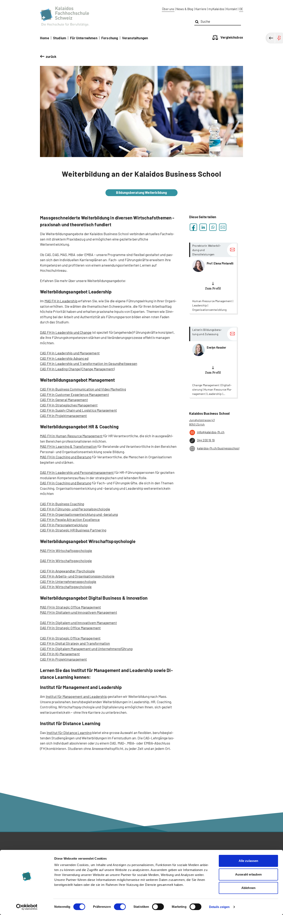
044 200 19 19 (206, 440)
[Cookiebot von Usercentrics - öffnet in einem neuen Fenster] (27, 907)
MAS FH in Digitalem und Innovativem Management (78, 612)
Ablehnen (248, 888)
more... (213, 278)
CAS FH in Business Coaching (62, 504)
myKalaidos (216, 9)
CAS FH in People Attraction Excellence (70, 519)
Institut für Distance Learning (69, 732)
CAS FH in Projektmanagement (63, 415)
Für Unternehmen (83, 38)
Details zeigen (219, 907)
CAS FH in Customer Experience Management (74, 394)
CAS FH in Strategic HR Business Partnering (73, 530)
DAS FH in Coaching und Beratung (65, 483)
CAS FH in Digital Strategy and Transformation (75, 643)
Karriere (200, 9)
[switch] (120, 906)
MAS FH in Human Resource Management (71, 436)
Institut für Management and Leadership (76, 696)
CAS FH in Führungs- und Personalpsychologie (75, 509)
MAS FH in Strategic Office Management (70, 607)
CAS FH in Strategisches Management (69, 405)
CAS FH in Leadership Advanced (64, 358)
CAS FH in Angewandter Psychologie (67, 571)
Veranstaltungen (135, 38)
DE (241, 9)
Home (44, 38)
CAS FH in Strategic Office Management (70, 638)
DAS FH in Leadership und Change (65, 332)
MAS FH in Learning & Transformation (68, 446)
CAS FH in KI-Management (60, 654)
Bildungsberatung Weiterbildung (141, 192)
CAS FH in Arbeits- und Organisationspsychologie (77, 576)
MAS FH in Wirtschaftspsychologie (66, 550)
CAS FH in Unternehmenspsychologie (68, 581)
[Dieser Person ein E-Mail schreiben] (232, 249)
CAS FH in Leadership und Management (70, 353)
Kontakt (231, 9)
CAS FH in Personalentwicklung (64, 525)
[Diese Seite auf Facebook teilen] (193, 227)
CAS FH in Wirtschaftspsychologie (66, 587)
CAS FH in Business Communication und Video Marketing (83, 389)
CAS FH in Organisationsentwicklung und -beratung (79, 514)
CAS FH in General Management (64, 400)
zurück (51, 56)
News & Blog (184, 9)
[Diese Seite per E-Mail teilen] (222, 227)
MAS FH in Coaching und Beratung (65, 457)
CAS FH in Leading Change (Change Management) (77, 369)
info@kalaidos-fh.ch (211, 432)
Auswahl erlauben (248, 874)
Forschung (109, 38)
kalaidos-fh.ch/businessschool (218, 448)
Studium (59, 38)
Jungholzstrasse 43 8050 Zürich (202, 422)
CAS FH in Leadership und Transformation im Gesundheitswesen (88, 363)
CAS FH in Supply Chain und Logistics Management (78, 410)
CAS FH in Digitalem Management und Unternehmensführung (86, 649)
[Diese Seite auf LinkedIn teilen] (203, 227)
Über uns (168, 9)
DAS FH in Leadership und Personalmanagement (77, 472)
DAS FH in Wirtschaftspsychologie (66, 561)
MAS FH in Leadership (61, 301)
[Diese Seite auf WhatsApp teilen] (213, 227)
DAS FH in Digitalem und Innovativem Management (78, 623)
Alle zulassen (248, 861)
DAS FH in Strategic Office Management (70, 628)
